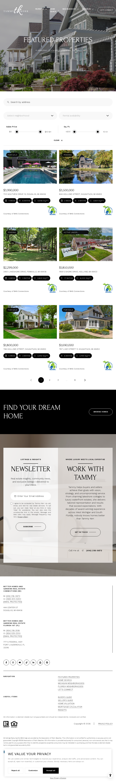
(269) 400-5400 (13, 599)
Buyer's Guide (65, 697)
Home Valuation (66, 703)
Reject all (15, 770)
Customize (33, 770)
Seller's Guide (65, 700)
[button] (85, 532)
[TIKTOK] (26, 662)
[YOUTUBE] (20, 662)
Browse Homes (101, 412)
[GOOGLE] (47, 662)
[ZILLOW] (40, 662)
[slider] (17, 131)
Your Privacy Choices (58, 778)
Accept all (50, 770)
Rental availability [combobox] (71, 115)
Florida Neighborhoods (70, 686)
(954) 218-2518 (13, 630)
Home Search (65, 680)
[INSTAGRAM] (13, 662)
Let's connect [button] (106, 10)
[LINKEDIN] (33, 662)
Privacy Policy (23, 517)
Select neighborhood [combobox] (18, 115)
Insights (62, 710)
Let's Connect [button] (65, 689)
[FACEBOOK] (6, 662)
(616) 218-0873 (94, 550)
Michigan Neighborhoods (71, 683)
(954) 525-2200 (13, 633)
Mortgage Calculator (70, 707)
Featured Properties (69, 677)
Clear (56, 140)
